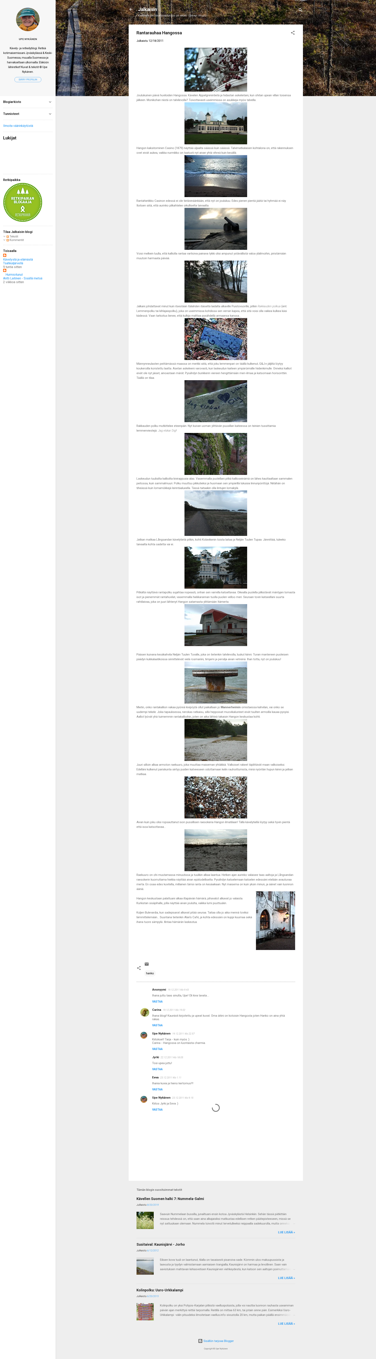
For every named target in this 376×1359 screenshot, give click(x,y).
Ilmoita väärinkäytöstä (18, 126)
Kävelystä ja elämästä (18, 259)
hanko (150, 973)
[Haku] (300, 11)
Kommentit (16, 240)
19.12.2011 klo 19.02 (174, 1009)
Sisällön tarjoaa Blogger (218, 1341)
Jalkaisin (147, 9)
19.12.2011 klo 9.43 (178, 989)
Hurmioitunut (13, 274)
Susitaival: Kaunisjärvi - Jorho (160, 1244)
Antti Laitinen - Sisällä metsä (22, 278)
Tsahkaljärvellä (13, 263)
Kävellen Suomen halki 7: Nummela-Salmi (170, 1199)
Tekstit (13, 236)
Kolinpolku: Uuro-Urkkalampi (159, 1290)
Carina (156, 1010)
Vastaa (157, 1001)
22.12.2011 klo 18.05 (172, 1057)
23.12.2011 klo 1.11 (170, 1077)
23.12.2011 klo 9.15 (182, 1097)
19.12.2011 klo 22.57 (183, 1033)
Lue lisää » (286, 1232)
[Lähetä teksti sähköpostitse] (146, 965)
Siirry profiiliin (28, 79)
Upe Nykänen (161, 1033)
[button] (292, 33)
